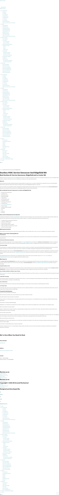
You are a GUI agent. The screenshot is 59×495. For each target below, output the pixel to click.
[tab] (29, 292)
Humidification (5, 59)
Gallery (4, 144)
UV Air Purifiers (6, 42)
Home (1, 169)
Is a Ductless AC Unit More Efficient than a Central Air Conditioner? (11, 323)
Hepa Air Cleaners (7, 53)
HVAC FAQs (4, 154)
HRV (4, 48)
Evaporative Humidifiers (8, 60)
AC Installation (5, 14)
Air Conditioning (4, 10)
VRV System (6, 49)
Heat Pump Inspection (6, 72)
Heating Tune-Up (6, 32)
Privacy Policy (5, 140)
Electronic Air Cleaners (8, 55)
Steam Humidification (8, 61)
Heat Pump (3, 63)
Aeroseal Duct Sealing (6, 56)
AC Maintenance (5, 16)
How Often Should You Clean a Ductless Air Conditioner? (9, 296)
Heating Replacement (6, 30)
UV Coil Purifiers (7, 41)
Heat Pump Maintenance (7, 68)
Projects (4, 145)
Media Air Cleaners (7, 52)
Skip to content (2, 0)
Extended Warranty (6, 146)
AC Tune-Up (5, 18)
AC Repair (4, 12)
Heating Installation (6, 28)
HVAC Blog (4, 152)
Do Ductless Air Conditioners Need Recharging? (8, 302)
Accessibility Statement (7, 141)
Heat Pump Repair (6, 64)
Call (1, 399)
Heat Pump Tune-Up (6, 71)
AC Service (4, 13)
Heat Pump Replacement (7, 69)
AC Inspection (5, 20)
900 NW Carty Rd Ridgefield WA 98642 (6, 350)
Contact (2, 160)
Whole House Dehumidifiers (7, 44)
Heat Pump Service (6, 65)
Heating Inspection (6, 33)
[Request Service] (0, 401)
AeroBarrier (5, 57)
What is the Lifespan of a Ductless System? (7, 306)
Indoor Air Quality (4, 37)
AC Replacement (5, 17)
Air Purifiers (5, 40)
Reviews (4, 142)
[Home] (0, 392)
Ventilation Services (6, 45)
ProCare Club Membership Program (7, 158)
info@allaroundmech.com (4, 256)
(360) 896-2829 (44, 255)
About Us (2, 138)
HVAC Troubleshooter (6, 157)
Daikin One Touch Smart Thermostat (9, 22)
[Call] (0, 396)
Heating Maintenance (6, 29)
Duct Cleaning (5, 38)
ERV (4, 47)
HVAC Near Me (5, 150)
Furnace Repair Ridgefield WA (6, 204)
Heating (2, 24)
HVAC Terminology (6, 153)
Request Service (3, 403)
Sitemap (1, 384)
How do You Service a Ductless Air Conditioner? (8, 292)
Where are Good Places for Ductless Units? (7, 318)
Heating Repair (5, 25)
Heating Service (5, 26)
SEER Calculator (5, 156)
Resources (3, 149)
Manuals (4, 148)
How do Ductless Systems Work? (5, 312)
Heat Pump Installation (7, 67)
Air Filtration (5, 51)
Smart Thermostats (6, 21)
